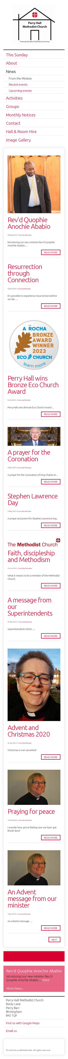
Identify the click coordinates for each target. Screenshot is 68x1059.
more (45, 980)
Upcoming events (20, 90)
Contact (13, 123)
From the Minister (20, 78)
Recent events (18, 84)
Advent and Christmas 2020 (29, 731)
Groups (12, 106)
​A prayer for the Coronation (29, 456)
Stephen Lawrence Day (33, 499)
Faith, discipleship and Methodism (31, 556)
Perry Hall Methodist (34, 27)
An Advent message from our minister (32, 898)
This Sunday (17, 54)
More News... (15, 988)
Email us (11, 1030)
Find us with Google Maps (23, 1023)
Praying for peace (31, 811)
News (11, 71)
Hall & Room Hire (21, 131)
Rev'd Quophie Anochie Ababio (29, 223)
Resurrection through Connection (25, 273)
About (11, 63)
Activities (14, 98)
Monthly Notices (20, 115)
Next (54, 939)
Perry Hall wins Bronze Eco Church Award (33, 384)
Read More (50, 252)
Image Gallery (18, 140)
